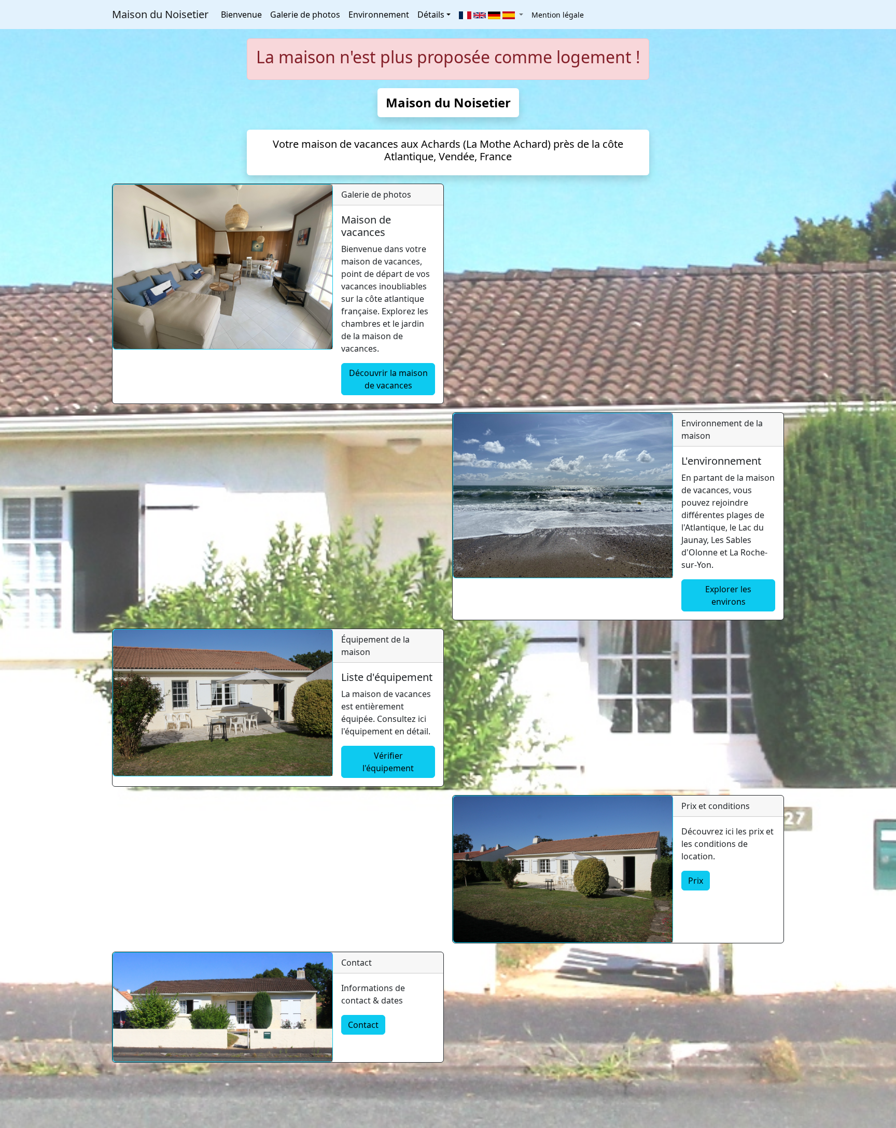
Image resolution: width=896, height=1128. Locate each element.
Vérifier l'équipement (388, 762)
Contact (363, 1024)
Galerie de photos (305, 14)
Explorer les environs (728, 595)
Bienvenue (241, 14)
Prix (695, 880)
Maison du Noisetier (160, 14)
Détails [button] (430, 14)
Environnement (378, 14)
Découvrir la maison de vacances (388, 379)
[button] (491, 14)
